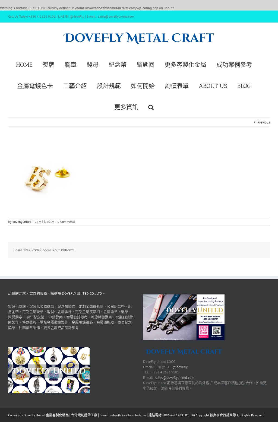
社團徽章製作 (29, 327)
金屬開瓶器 (105, 322)
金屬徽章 (110, 311)
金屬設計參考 (76, 317)
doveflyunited (21, 222)
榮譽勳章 (15, 317)
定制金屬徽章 (32, 311)
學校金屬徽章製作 (54, 322)
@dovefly (180, 367)
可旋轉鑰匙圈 (101, 317)
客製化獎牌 (17, 306)
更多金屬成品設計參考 (61, 327)
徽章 (124, 311)
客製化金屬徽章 (41, 306)
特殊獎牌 (29, 322)
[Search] (151, 106)
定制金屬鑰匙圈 (91, 306)
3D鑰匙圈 (55, 317)
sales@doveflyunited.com (174, 377)
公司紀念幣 (116, 306)
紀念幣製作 (66, 306)
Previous (263, 122)
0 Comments (66, 222)
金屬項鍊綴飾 (82, 322)
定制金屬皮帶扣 (87, 311)
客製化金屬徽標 (59, 311)
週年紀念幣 (35, 317)
